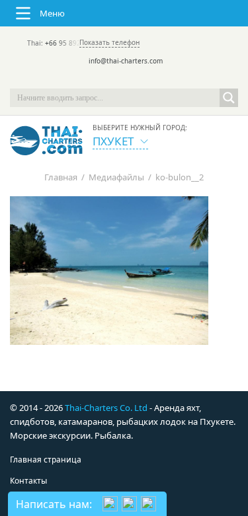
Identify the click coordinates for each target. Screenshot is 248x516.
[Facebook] (124, 79)
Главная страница (45, 459)
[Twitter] (106, 79)
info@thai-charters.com (126, 60)
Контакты (28, 480)
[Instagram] (143, 79)
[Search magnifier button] (229, 98)
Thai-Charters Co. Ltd (106, 408)
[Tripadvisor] (87, 79)
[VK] (161, 79)
